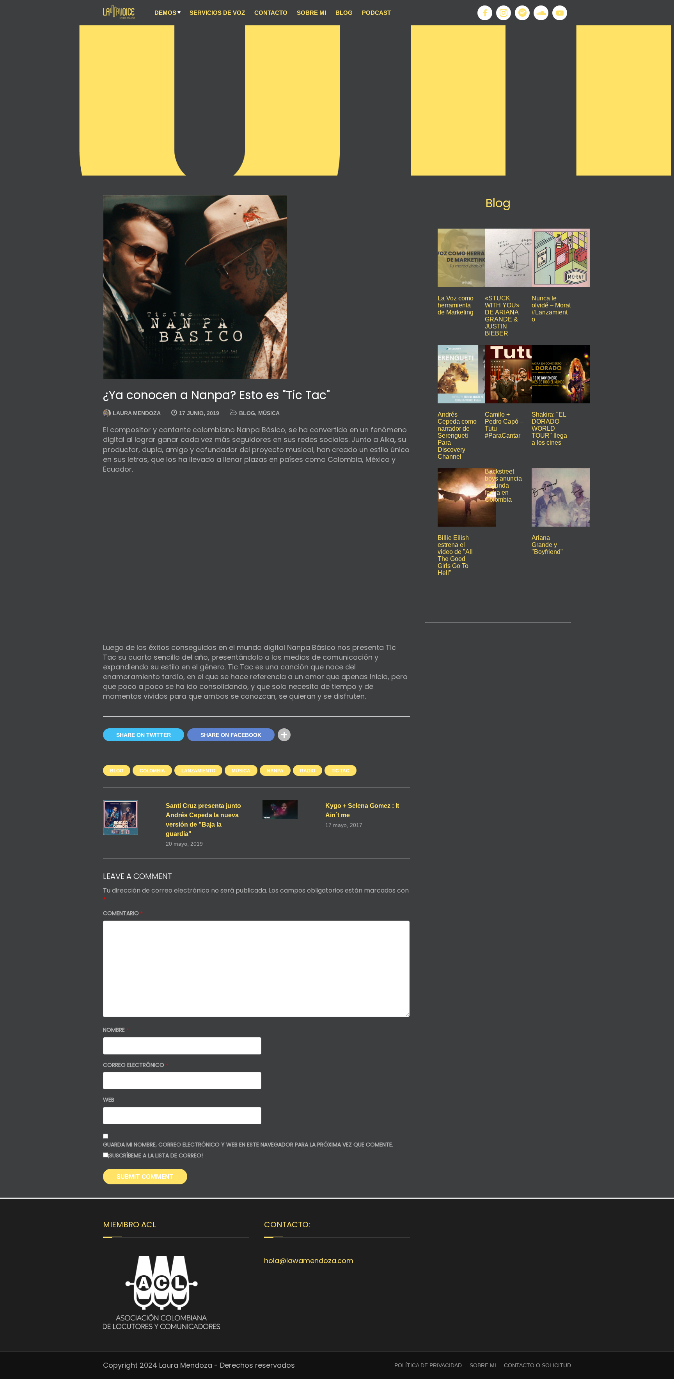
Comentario (123, 913)
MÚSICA (269, 413)
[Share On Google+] (300, 734)
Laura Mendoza (137, 413)
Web (108, 1100)
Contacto (270, 12)
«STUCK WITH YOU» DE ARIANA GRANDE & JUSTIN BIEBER (502, 316)
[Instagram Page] (503, 12)
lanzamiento (198, 771)
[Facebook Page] (484, 12)
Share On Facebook (230, 735)
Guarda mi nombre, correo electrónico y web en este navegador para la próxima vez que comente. (248, 1144)
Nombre (116, 1030)
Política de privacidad (428, 1365)
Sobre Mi (311, 12)
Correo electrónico (135, 1065)
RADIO (307, 771)
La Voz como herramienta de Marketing (456, 305)
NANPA (275, 771)
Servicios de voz (217, 12)
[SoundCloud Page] (541, 12)
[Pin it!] (316, 734)
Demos (165, 12)
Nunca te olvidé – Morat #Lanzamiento (551, 309)
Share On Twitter (143, 735)
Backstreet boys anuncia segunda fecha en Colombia (503, 485)
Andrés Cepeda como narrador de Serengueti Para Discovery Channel (457, 435)
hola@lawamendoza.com (308, 1260)
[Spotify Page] (522, 12)
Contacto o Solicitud (537, 1365)
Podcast (376, 12)
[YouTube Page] (559, 12)
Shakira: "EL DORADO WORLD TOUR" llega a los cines (549, 428)
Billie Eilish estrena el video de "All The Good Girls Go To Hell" (455, 555)
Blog (344, 12)
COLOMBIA (152, 771)
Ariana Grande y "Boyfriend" (547, 544)
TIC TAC (340, 771)
